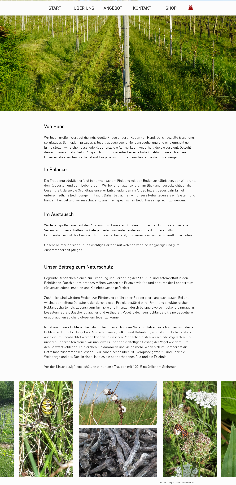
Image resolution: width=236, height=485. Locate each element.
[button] (190, 7)
